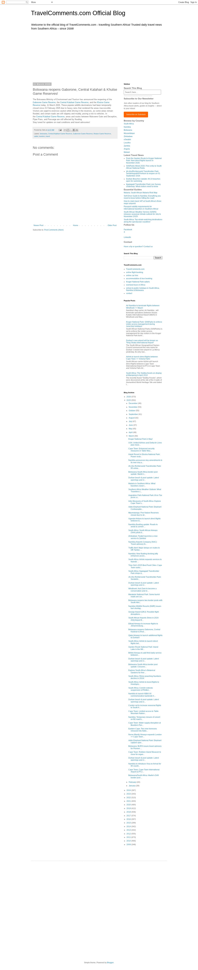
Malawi (127, 152)
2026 (129, 397)
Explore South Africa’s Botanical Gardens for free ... (141, 671)
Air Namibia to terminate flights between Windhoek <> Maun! (142, 306)
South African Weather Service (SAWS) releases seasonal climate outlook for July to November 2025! (142, 214)
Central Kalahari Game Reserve (74, 102)
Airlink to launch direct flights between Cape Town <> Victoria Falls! (142, 358)
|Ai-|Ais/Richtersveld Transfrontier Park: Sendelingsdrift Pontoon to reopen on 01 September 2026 (143, 173)
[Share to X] (71, 130)
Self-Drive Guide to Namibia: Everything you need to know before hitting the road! (142, 197)
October (132, 411)
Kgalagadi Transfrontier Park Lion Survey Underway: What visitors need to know (143, 185)
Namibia (127, 127)
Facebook (128, 229)
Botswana (128, 130)
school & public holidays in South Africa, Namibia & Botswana (142, 289)
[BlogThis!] (68, 130)
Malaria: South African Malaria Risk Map (140, 193)
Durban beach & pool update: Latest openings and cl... (143, 479)
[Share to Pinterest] (76, 130)
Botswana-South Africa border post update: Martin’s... (142, 473)
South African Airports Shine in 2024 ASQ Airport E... (143, 619)
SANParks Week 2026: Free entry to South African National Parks (144, 167)
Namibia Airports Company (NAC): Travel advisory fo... (142, 543)
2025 (129, 400)
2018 (129, 812)
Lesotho (127, 143)
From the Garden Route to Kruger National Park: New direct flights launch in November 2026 (144, 160)
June (131, 425)
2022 (129, 798)
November (133, 407)
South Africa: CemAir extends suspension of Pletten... (140, 689)
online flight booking (134, 272)
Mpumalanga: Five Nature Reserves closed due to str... (143, 514)
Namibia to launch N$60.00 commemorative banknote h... (141, 695)
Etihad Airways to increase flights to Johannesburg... (143, 625)
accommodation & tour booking (139, 278)
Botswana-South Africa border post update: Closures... (142, 665)
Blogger (110, 963)
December (133, 403)
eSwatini (127, 139)
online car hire (132, 275)
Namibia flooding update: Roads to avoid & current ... (143, 525)
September (133, 414)
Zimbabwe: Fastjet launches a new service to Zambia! (142, 537)
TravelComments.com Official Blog (78, 13)
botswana (43, 134)
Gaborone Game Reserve (44, 102)
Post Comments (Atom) (54, 230)
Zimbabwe (128, 136)
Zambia (127, 146)
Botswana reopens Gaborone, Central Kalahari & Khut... (144, 630)
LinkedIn (127, 237)
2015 (129, 823)
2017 (129, 816)
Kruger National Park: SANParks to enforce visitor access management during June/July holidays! (144, 324)
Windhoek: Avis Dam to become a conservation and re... (142, 589)
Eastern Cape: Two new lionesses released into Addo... (142, 730)
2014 (129, 826)
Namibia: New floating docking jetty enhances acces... (143, 555)
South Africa (129, 124)
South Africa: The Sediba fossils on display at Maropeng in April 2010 (144, 374)
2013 (129, 830)
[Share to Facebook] (73, 130)
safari (36, 136)
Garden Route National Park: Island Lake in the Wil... (143, 648)
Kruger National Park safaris (138, 282)
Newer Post (38, 225)
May (131, 429)
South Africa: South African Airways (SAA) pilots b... (142, 531)
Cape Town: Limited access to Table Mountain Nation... (143, 712)
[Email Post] (60, 130)
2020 (129, 805)
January (132, 786)
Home (75, 225)
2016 (129, 819)
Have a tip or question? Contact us (138, 246)
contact (129, 293)
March (131, 436)
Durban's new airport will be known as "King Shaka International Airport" (142, 341)
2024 (129, 790)
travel (48, 136)
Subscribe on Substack (136, 114)
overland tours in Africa (135, 285)
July (131, 421)
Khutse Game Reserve (102, 134)
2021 (129, 801)
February (133, 782)
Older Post (112, 225)
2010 (129, 841)
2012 (129, 834)
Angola (127, 149)
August (132, 418)
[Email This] (65, 130)
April (131, 432)
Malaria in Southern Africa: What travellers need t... (141, 484)
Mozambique (129, 133)
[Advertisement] (99, 56)
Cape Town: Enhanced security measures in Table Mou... (141, 450)
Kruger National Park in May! (140, 439)
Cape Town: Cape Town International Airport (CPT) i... (143, 771)
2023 (129, 794)
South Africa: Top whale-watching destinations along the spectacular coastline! (143, 220)
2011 (129, 837)
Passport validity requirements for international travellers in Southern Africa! (141, 207)
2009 (129, 844)
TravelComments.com (135, 269)
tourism (42, 136)
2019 (129, 808)
